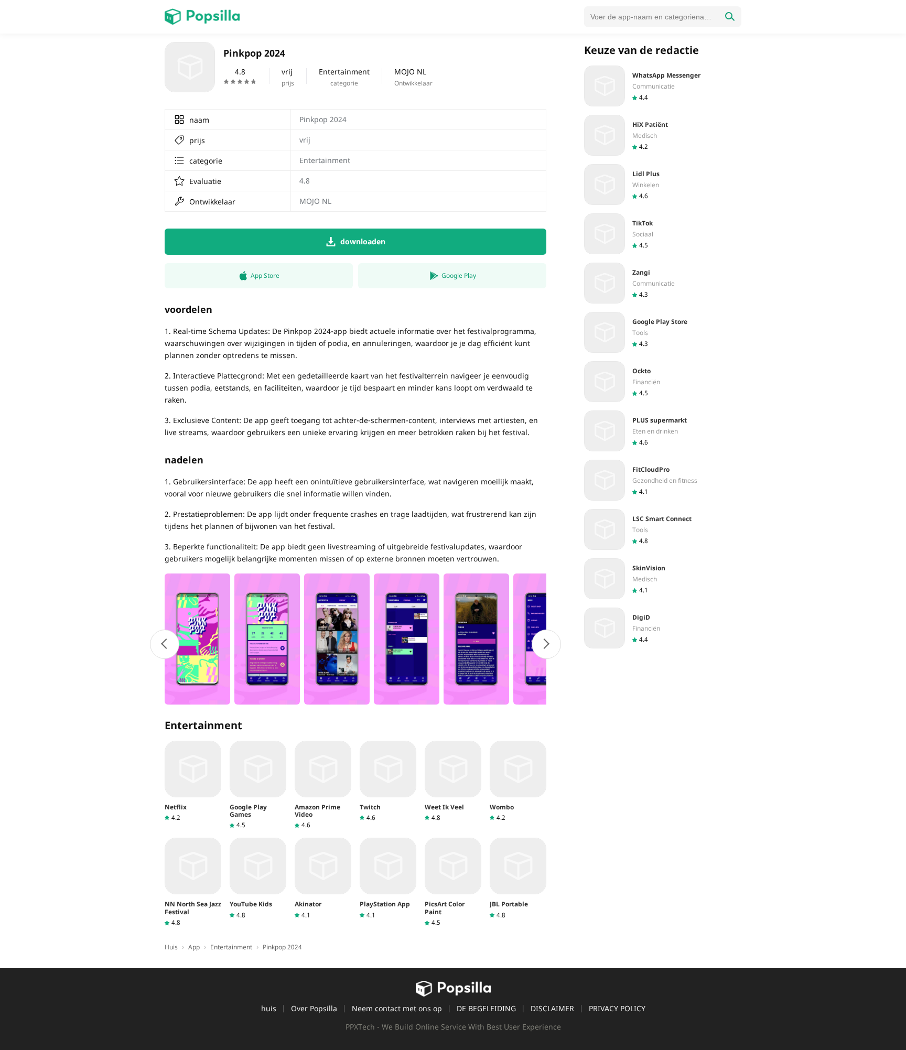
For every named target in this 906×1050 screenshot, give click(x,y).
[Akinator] (323, 878)
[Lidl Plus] (662, 184)
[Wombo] (518, 781)
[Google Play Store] (662, 332)
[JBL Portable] (518, 878)
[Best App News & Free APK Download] (202, 16)
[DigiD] (662, 628)
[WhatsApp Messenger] (662, 86)
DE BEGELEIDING (486, 1008)
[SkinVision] (662, 578)
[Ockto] (662, 381)
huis (268, 1008)
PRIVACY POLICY (617, 1008)
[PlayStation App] (388, 878)
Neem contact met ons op (397, 1008)
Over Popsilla (314, 1008)
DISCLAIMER (552, 1008)
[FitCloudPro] (662, 480)
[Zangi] (662, 283)
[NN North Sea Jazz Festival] (193, 882)
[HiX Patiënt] (662, 135)
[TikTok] (662, 233)
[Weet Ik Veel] (453, 781)
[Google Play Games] (258, 785)
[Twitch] (388, 781)
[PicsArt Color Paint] (453, 882)
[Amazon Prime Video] (323, 785)
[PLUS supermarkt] (662, 430)
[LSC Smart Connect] (662, 529)
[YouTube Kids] (258, 878)
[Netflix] (193, 781)
